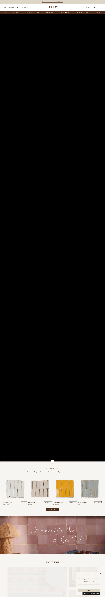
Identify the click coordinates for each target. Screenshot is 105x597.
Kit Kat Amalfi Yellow (58, 502)
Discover (25, 7)
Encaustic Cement (46, 472)
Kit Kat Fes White (7, 502)
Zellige (58, 472)
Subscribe (89, 590)
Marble (75, 472)
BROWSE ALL (52, 509)
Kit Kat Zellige (32, 472)
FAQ (18, 7)
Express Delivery (52, 2)
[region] (52, 237)
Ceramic (67, 472)
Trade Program (8, 7)
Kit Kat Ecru (31, 502)
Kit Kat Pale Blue (82, 502)
